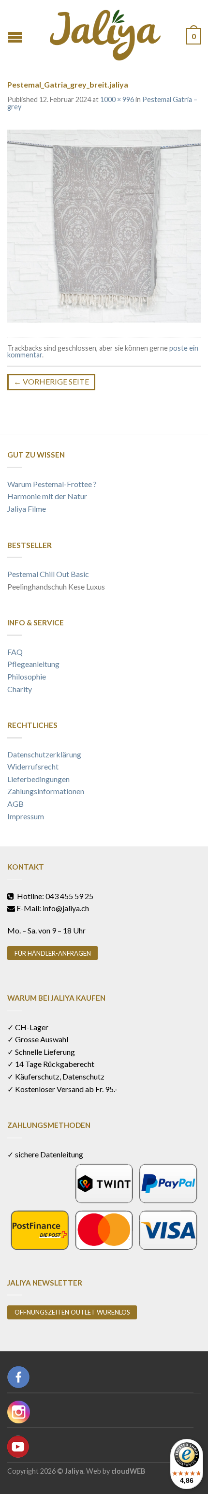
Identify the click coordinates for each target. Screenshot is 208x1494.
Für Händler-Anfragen (53, 953)
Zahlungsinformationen (45, 791)
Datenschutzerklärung (44, 754)
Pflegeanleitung (33, 663)
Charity (19, 689)
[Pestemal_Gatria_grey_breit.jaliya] (104, 224)
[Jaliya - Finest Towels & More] (105, 32)
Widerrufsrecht (33, 766)
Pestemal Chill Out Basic (48, 573)
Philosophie (26, 676)
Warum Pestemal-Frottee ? (52, 483)
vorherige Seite (51, 381)
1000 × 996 (117, 99)
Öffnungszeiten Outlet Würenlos (72, 1312)
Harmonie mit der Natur (47, 496)
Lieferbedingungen (38, 779)
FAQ (15, 651)
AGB (15, 803)
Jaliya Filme (26, 508)
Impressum (25, 816)
